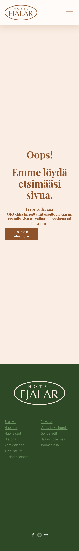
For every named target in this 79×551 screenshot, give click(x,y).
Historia (10, 439)
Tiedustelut (13, 451)
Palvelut (46, 422)
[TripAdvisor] (46, 535)
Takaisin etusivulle (21, 234)
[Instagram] (39, 535)
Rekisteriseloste (17, 457)
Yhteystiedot (14, 445)
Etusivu (10, 422)
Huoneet (11, 428)
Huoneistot (13, 433)
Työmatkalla (50, 445)
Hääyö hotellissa (53, 439)
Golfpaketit (49, 433)
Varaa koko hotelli (54, 428)
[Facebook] (33, 535)
